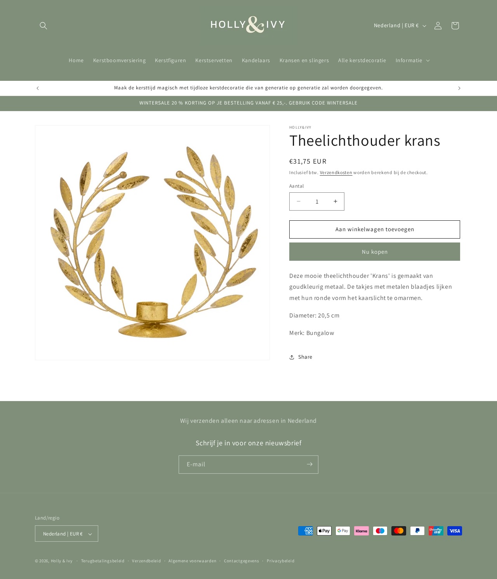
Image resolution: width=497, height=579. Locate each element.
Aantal (296, 186)
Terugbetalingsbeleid (103, 560)
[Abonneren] (309, 464)
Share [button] (305, 356)
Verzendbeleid (146, 560)
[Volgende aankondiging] (459, 88)
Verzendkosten (336, 172)
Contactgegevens (241, 560)
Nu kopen (375, 251)
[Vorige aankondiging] (37, 88)
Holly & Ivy (62, 561)
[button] (43, 25)
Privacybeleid (280, 560)
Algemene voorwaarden (192, 560)
